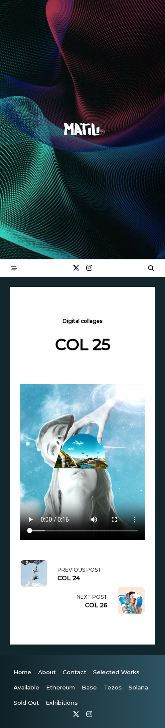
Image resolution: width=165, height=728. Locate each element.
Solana (138, 687)
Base (89, 687)
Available (26, 687)
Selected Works (116, 672)
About (47, 672)
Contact (74, 672)
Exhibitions (62, 702)
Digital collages (82, 321)
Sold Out (26, 702)
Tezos (113, 687)
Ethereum (60, 687)
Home (22, 672)
